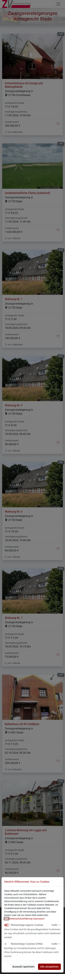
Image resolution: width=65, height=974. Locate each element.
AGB (6, 918)
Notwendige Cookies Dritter (27, 943)
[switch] (7, 944)
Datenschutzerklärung (20, 918)
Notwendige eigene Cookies (27, 925)
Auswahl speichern (23, 966)
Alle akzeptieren (49, 966)
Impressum (38, 918)
